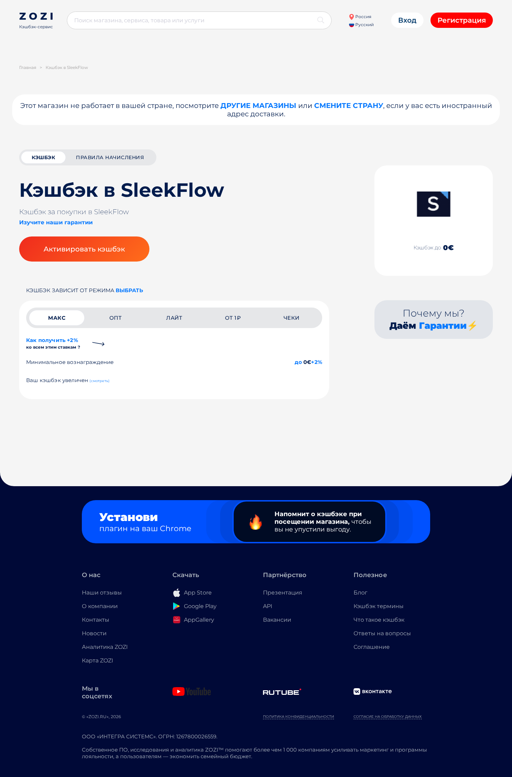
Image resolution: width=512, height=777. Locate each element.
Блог (360, 592)
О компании (100, 606)
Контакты (95, 619)
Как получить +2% (53, 343)
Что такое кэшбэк (379, 619)
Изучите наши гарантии (56, 222)
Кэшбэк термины (379, 606)
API (267, 606)
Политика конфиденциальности (298, 716)
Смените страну (348, 105)
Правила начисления (110, 157)
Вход (407, 20)
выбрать (129, 290)
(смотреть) (99, 381)
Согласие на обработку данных (388, 716)
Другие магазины (258, 105)
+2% (316, 362)
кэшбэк (43, 157)
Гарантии (443, 325)
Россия (362, 16)
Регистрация (461, 20)
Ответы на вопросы (382, 633)
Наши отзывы (102, 592)
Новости (94, 633)
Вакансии (277, 619)
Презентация (282, 592)
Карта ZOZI (97, 660)
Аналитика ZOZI (105, 647)
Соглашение (372, 647)
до (298, 362)
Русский (364, 24)
